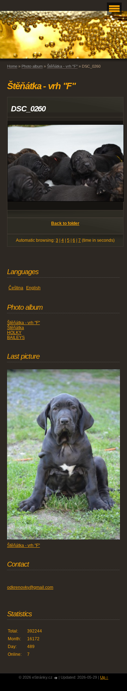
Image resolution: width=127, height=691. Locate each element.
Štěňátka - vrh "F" (62, 66)
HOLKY (14, 332)
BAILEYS (16, 337)
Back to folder (65, 223)
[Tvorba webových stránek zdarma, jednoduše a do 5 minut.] (56, 677)
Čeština (15, 287)
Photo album (32, 66)
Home (12, 66)
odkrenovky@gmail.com (30, 587)
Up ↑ (104, 677)
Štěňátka (15, 327)
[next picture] (112, 165)
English (33, 287)
